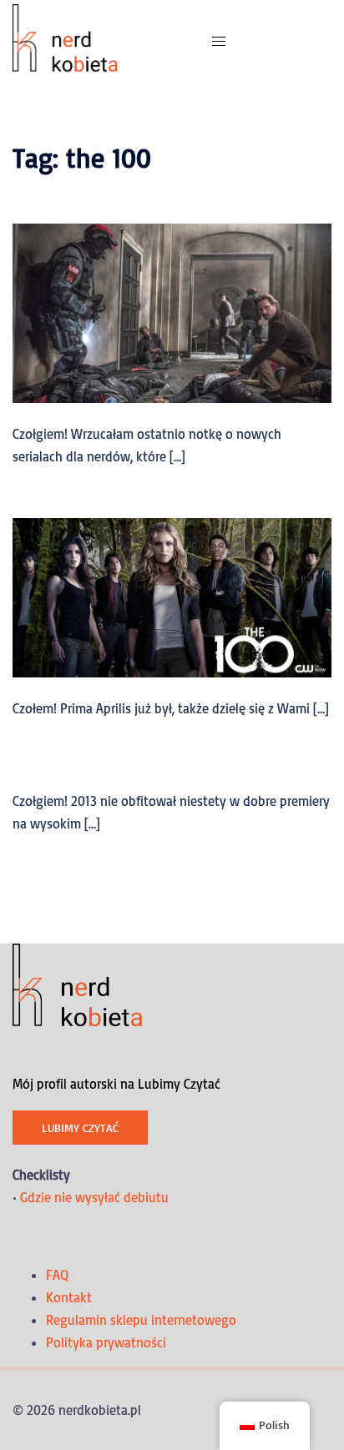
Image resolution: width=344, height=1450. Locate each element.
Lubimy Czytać (80, 1127)
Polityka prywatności (106, 1342)
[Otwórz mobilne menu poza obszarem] (218, 41)
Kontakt (69, 1297)
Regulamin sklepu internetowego (141, 1320)
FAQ (57, 1274)
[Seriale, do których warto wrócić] (172, 312)
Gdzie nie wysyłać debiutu (94, 1197)
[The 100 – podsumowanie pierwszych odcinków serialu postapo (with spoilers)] (172, 596)
